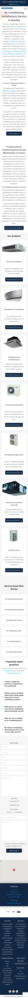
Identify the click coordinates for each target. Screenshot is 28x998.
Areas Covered (7, 968)
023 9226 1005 (8, 671)
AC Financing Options (7, 926)
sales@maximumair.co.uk (14, 903)
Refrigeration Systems (7, 954)
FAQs (7, 966)
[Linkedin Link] (17, 991)
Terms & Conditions (7, 973)
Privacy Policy (7, 975)
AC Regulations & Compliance (7, 930)
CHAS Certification (7, 980)
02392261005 (15, 4)
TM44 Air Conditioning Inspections (7, 939)
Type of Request (14, 809)
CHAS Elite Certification (7, 982)
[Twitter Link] (13, 991)
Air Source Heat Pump (21, 938)
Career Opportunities (7, 970)
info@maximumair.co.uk (14, 673)
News (7, 963)
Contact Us (7, 984)
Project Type (14, 798)
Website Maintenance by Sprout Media (14, 996)
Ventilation (7, 945)
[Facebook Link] (10, 991)
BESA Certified (7, 977)
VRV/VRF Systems (21, 942)
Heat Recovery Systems (20, 940)
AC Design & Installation (7, 924)
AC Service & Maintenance (7, 934)
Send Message (13, 850)
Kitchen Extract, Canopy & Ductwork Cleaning (7, 951)
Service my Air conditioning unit (14, 228)
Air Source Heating (7, 942)
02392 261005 (14, 900)
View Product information (13, 279)
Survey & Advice (7, 947)
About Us (7, 961)
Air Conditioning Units (21, 924)
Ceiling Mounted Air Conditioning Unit (20, 934)
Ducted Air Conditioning (20, 926)
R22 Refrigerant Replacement (20, 946)
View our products (13, 133)
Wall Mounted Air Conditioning (20, 930)
